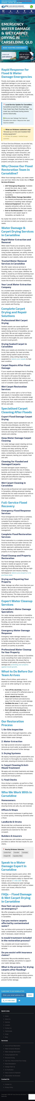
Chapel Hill (7, 856)
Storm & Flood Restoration (12, 1045)
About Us (7, 1019)
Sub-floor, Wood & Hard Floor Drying (15, 1060)
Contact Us (8, 1028)
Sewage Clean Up (10, 1066)
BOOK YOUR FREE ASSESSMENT (14, 48)
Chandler (16, 852)
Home (6, 1016)
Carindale (25, 852)
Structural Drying (10, 1057)
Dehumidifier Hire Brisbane (12, 1075)
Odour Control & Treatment (12, 1072)
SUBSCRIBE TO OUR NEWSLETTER (12, 991)
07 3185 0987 (17, 881)
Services (7, 1022)
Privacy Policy (9, 1087)
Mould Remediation (10, 1063)
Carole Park (7, 852)
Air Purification (9, 1069)
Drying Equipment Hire (11, 1054)
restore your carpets (18, 359)
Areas (6, 1034)
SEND (30, 995)
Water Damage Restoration (12, 1051)
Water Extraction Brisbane (12, 1048)
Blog (6, 1037)
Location (7, 1025)
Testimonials (8, 1031)
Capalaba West (17, 856)
